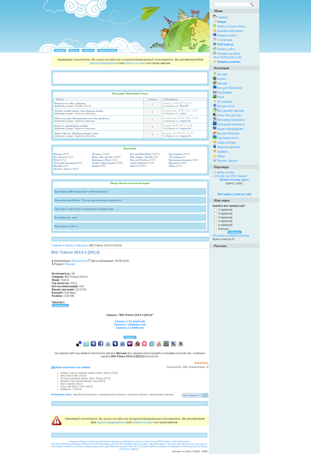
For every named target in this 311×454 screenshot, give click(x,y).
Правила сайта (227, 35)
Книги (133, 165)
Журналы (174, 162)
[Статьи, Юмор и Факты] (88, 50)
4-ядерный (225, 221)
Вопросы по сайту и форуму (70, 103)
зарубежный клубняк (85, 394)
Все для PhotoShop (140, 154)
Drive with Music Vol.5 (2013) (76, 386)
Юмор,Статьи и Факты (231, 26)
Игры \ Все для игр (102, 157)
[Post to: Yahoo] (129, 343)
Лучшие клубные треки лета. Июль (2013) (85, 378)
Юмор (172, 165)
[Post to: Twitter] (86, 343)
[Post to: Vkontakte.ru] (180, 343)
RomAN (184, 105)
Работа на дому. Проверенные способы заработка (81, 118)
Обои (56, 160)
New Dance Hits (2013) (73, 375)
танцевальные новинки (112, 394)
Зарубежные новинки (161, 394)
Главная (56, 245)
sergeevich (185, 120)
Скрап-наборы (138, 162)
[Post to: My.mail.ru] (166, 343)
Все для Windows (139, 160)
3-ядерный (225, 217)
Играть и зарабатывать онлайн (71, 125)
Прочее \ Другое (63, 168)
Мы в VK (236, 57)
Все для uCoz (61, 157)
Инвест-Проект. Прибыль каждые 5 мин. (76, 133)
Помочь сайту (226, 49)
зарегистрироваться (103, 63)
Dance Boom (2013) (71, 383)
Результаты (220, 235)
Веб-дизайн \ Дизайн (141, 157)
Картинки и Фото (101, 160)
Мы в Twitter (221, 57)
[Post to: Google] (108, 343)
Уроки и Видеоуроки (103, 162)
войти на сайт (135, 63)
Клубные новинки (137, 394)
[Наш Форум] (74, 50)
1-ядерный (225, 209)
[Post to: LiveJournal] (173, 343)
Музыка (96, 154)
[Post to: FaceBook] (100, 343)
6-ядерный (225, 225)
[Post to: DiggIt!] (93, 343)
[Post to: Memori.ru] (144, 343)
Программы (175, 154)
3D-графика (175, 157)
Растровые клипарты (65, 162)
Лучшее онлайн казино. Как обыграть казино (78, 110)
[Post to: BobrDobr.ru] (137, 343)
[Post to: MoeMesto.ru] (151, 343)
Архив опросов (239, 235)
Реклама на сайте (228, 53)
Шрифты (58, 165)
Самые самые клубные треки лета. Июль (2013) (89, 372)
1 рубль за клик (224, 172)
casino (183, 113)
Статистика (224, 40)
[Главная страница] (60, 50)
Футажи (58, 154)
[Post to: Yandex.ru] (159, 343)
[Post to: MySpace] (115, 343)
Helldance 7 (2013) (70, 389)
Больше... (224, 228)
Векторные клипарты (180, 160)
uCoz (187, 451)
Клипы (95, 165)
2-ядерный (225, 213)
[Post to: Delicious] (78, 343)
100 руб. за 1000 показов (230, 176)
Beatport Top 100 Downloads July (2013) (82, 381)
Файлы (69, 245)
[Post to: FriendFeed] (122, 343)
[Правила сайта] (107, 50)
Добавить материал (230, 31)
